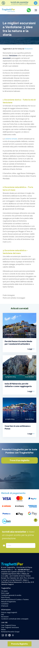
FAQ (2, 614)
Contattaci (4, 604)
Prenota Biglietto (19, 644)
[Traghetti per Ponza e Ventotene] (8, 10)
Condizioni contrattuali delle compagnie (14, 619)
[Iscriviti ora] (35, 3)
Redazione (28, 49)
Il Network (4, 606)
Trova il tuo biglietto (19, 460)
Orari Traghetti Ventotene (10, 627)
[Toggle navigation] (35, 10)
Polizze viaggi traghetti (9, 612)
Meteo (3, 629)
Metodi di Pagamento (8, 601)
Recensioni (4, 617)
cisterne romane (11, 139)
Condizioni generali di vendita (11, 595)
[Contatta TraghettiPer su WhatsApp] (12, 635)
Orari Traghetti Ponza (8, 625)
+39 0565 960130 (23, 569)
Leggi (30, 349)
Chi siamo (4, 591)
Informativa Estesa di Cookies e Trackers (15, 599)
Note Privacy (5, 597)
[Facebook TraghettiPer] (3, 635)
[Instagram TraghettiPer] (6, 635)
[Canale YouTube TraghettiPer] (9, 635)
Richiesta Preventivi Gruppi (10, 632)
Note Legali (5, 593)
